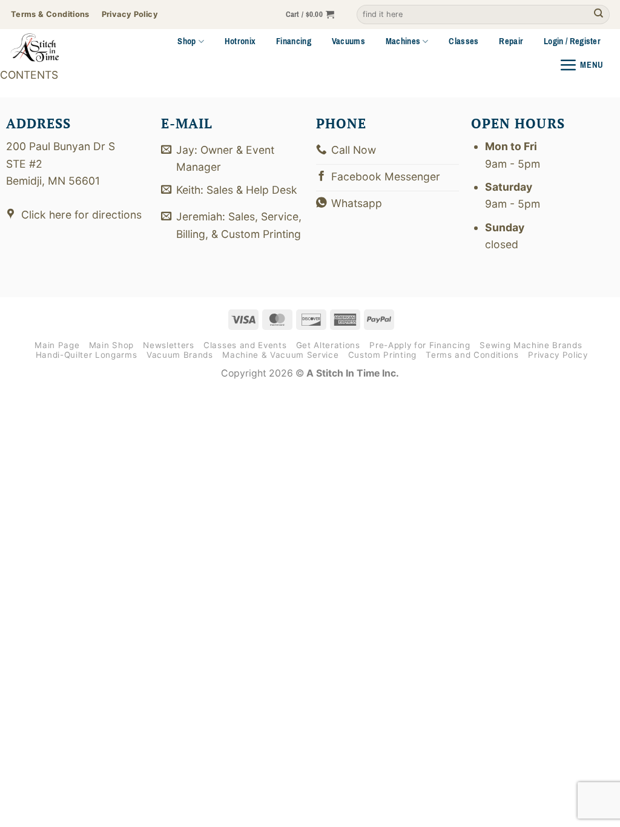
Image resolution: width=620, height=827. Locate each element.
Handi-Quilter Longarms (86, 355)
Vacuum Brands (180, 355)
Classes (463, 41)
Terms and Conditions (472, 355)
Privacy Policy (557, 355)
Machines (403, 41)
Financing (293, 41)
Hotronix (240, 41)
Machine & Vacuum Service (280, 355)
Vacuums (348, 41)
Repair (511, 41)
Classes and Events (244, 345)
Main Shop (111, 345)
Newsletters (168, 345)
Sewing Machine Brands (531, 345)
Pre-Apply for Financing (419, 345)
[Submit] (598, 15)
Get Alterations (328, 345)
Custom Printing (382, 355)
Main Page (57, 345)
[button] (310, 15)
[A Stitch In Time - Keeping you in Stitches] (51, 48)
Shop (186, 41)
